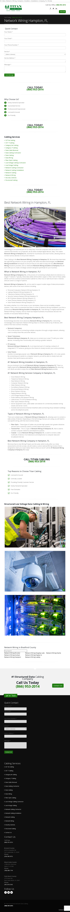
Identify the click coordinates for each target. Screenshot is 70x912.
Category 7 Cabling (11, 148)
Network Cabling (10, 173)
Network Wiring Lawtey (32, 657)
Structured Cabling (11, 180)
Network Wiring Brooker (12, 653)
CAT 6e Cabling (10, 140)
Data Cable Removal (11, 150)
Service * (7, 51)
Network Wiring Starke (53, 653)
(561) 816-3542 (8, 884)
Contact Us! (58, 686)
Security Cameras (10, 178)
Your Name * (8, 32)
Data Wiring (9, 158)
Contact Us (8, 832)
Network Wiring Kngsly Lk (33, 655)
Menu (62, 11)
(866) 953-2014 (61, 5)
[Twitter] (53, 8)
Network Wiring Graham (12, 655)
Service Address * (9, 58)
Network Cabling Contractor (14, 168)
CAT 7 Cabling (9, 143)
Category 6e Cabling (11, 145)
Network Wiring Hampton (12, 657)
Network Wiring (10, 175)
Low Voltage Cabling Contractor (15, 163)
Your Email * (8, 38)
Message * (7, 64)
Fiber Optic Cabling (11, 160)
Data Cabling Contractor (13, 153)
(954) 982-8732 (8, 856)
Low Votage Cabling (11, 165)
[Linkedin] (56, 8)
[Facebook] (50, 8)
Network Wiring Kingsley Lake (35, 653)
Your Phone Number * (11, 45)
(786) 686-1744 (8, 870)
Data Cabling (9, 155)
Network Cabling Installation (14, 170)
